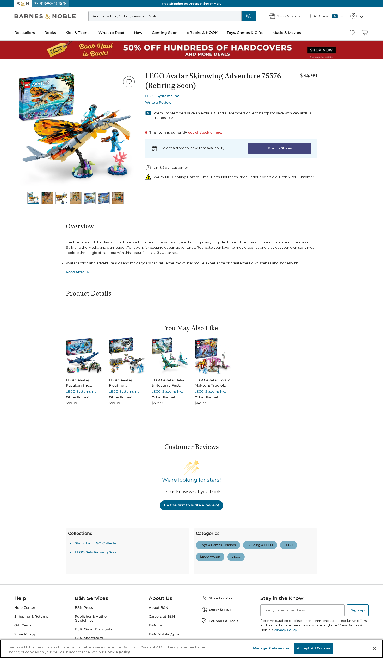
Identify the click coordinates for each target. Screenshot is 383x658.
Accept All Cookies (313, 648)
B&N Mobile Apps (164, 634)
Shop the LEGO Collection (97, 543)
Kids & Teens (77, 32)
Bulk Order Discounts (93, 629)
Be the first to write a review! (191, 505)
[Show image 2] (47, 198)
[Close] (374, 648)
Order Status (220, 609)
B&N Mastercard (89, 638)
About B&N (158, 608)
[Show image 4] (75, 198)
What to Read (111, 32)
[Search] (249, 16)
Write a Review (158, 102)
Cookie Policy (117, 652)
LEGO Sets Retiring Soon (96, 552)
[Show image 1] (33, 198)
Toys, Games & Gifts (245, 32)
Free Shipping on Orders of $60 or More (191, 3)
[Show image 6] (103, 198)
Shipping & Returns (31, 616)
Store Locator (220, 598)
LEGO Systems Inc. (162, 95)
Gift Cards (23, 625)
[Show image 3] (61, 198)
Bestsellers (24, 32)
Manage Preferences (271, 648)
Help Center (24, 608)
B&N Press (84, 608)
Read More (75, 272)
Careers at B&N (162, 616)
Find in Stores (280, 148)
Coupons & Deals (223, 621)
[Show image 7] (117, 198)
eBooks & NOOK (202, 32)
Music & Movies (287, 32)
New (138, 32)
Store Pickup (25, 634)
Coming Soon (165, 32)
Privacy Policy (285, 630)
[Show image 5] (89, 198)
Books (50, 32)
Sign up (358, 610)
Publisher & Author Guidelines (91, 618)
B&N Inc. (156, 625)
